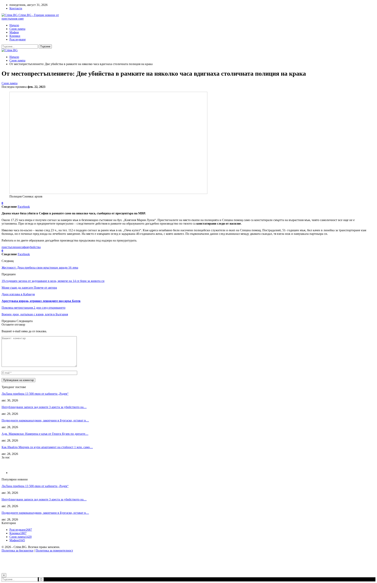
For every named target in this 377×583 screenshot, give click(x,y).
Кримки (14, 36)
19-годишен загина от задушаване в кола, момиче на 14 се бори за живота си (53, 281)
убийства (34, 247)
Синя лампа (17, 28)
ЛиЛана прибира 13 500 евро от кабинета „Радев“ (35, 393)
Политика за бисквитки (17, 550)
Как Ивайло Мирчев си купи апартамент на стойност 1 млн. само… (47, 447)
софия (24, 247)
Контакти (15, 8)
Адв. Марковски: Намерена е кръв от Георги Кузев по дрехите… (45, 433)
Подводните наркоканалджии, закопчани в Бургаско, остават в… (45, 420)
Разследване (17, 39)
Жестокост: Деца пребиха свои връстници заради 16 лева (40, 267)
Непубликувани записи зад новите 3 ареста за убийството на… (44, 407)
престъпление (11, 247)
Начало (14, 25)
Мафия (14, 32)
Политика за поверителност (54, 550)
